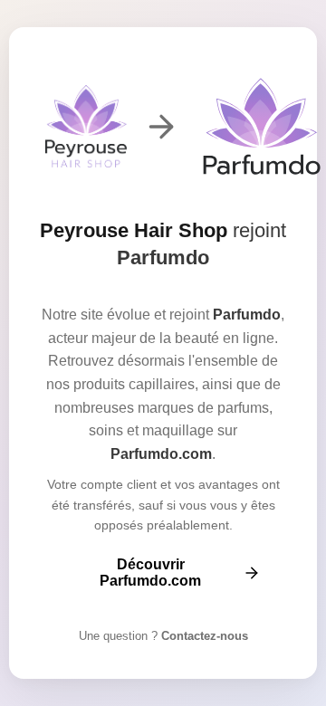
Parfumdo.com (161, 454)
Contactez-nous (203, 636)
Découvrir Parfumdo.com (150, 572)
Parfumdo (163, 257)
